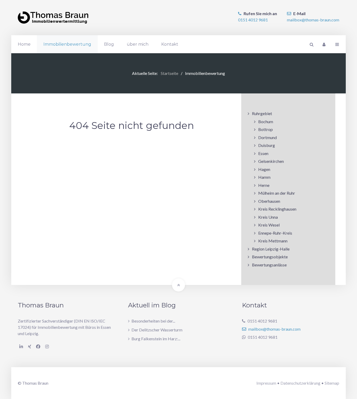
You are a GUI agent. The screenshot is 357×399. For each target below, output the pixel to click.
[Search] (311, 44)
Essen (263, 153)
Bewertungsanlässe (269, 264)
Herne (263, 185)
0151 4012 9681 (253, 19)
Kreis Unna (268, 217)
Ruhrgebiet (262, 113)
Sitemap (332, 382)
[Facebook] (38, 346)
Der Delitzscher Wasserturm (156, 329)
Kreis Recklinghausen (277, 208)
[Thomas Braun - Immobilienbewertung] (53, 17)
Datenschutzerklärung (300, 382)
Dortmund (267, 137)
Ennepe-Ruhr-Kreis (275, 232)
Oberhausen (269, 201)
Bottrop (265, 129)
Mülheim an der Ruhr (276, 192)
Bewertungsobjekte (270, 256)
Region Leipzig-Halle (271, 248)
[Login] (323, 44)
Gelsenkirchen (271, 161)
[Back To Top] (178, 284)
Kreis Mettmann (272, 240)
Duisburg (266, 145)
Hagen (264, 169)
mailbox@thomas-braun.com (313, 19)
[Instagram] (47, 346)
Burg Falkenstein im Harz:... (155, 338)
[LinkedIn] (21, 346)
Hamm (264, 177)
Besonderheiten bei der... (153, 320)
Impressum (266, 382)
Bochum (265, 121)
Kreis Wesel (269, 224)
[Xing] (29, 346)
